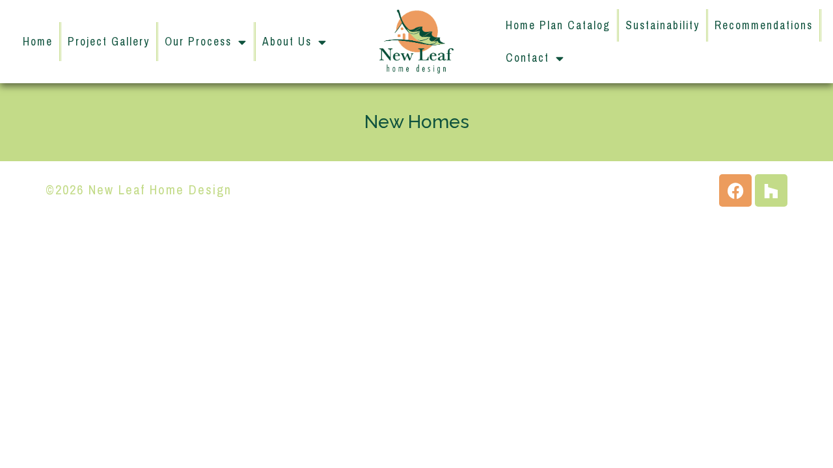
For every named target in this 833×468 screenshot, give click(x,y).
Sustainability (662, 25)
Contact (527, 57)
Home (38, 41)
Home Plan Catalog (558, 25)
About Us (287, 41)
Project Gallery (109, 41)
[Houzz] (771, 190)
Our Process (198, 41)
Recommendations (764, 25)
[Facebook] (735, 190)
